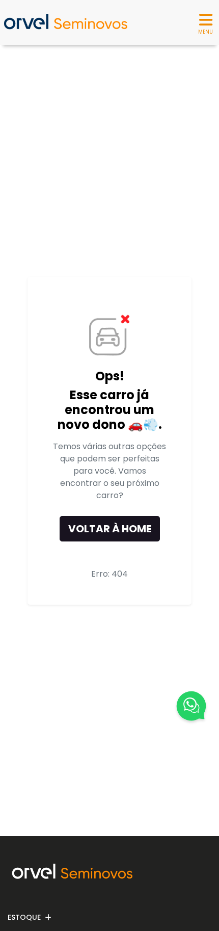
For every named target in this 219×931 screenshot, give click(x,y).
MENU (205, 32)
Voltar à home (109, 529)
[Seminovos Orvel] (65, 22)
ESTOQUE (24, 917)
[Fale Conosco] (191, 708)
